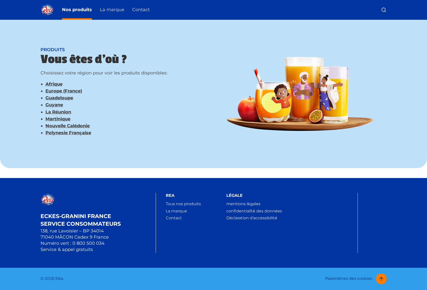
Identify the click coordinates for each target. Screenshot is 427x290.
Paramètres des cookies (348, 278)
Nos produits (77, 9)
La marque (112, 9)
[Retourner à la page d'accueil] (47, 10)
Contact (141, 9)
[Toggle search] (383, 10)
